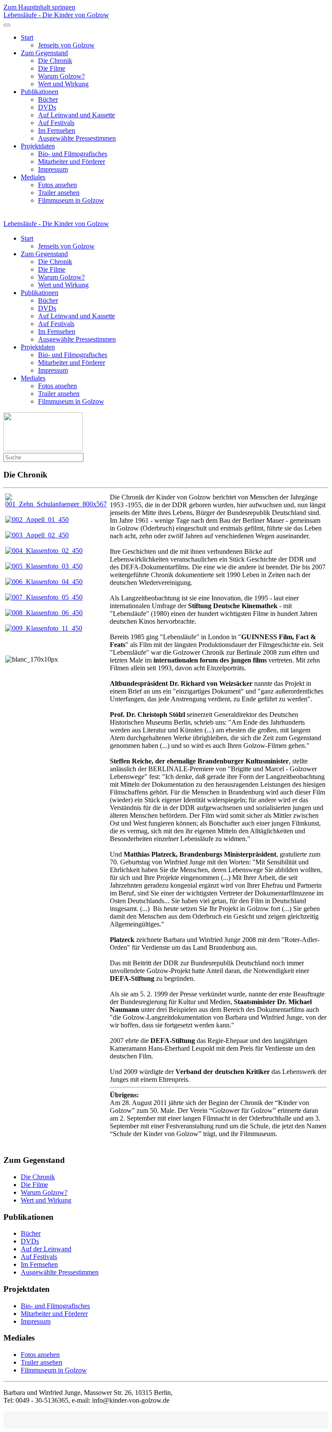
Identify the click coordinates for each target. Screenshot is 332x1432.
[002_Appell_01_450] (37, 519)
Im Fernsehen (56, 130)
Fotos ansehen (57, 184)
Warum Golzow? (61, 76)
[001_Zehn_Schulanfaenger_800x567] (56, 504)
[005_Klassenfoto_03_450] (44, 566)
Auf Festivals (56, 122)
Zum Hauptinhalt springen (39, 7)
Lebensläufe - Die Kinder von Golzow (56, 15)
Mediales (33, 177)
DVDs (47, 107)
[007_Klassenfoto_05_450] (44, 597)
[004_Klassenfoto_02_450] (44, 550)
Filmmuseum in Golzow (71, 200)
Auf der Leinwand (46, 1249)
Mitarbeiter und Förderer (71, 161)
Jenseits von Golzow (66, 45)
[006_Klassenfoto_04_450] (44, 581)
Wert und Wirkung (63, 84)
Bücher (48, 99)
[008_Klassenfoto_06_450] (44, 612)
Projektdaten (38, 146)
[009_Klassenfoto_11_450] (43, 628)
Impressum (53, 169)
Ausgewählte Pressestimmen (77, 138)
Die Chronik (55, 60)
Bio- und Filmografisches (72, 153)
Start (27, 37)
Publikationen (39, 91)
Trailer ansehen (59, 192)
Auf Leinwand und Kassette (76, 115)
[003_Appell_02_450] (37, 535)
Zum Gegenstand (44, 53)
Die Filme (51, 68)
